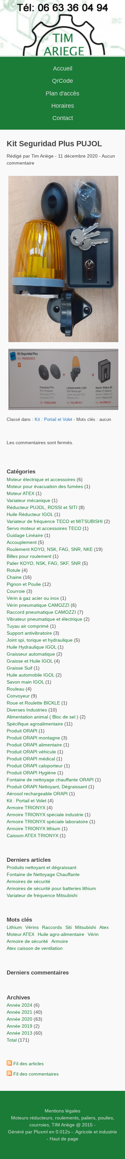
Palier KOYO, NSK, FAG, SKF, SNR (44, 563)
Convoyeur (18, 696)
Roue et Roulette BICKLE (33, 703)
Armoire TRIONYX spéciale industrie (46, 814)
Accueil (62, 68)
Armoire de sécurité (27, 941)
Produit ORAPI (22, 730)
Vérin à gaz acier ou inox (33, 598)
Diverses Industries (27, 709)
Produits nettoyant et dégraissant (41, 867)
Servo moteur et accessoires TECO (44, 528)
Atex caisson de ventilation (35, 948)
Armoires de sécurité (28, 881)
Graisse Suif (19, 668)
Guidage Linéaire (25, 535)
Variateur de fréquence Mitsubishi (42, 895)
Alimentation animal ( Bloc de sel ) (42, 716)
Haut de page (64, 1138)
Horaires (62, 105)
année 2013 (19, 1033)
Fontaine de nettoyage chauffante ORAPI (50, 779)
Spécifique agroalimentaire (35, 723)
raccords (52, 927)
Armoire (59, 941)
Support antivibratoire (29, 633)
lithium (14, 927)
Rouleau (15, 689)
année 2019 (19, 1026)
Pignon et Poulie (24, 584)
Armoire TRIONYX (26, 807)
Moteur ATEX (20, 493)
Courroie (16, 591)
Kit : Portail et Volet (54, 419)
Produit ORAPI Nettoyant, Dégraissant (47, 786)
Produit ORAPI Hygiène (32, 772)
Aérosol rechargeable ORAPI (37, 793)
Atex (104, 927)
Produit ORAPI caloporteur (35, 765)
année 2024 (19, 1005)
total (12, 1040)
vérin (93, 934)
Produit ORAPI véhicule (31, 751)
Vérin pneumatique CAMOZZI (38, 605)
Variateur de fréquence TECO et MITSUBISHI (55, 521)
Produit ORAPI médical (31, 758)
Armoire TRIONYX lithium (34, 828)
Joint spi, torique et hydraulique (40, 640)
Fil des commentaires (36, 1074)
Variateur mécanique (28, 500)
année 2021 (19, 1012)
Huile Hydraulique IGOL (31, 647)
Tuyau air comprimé (28, 626)
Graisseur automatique (31, 654)
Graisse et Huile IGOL (30, 661)
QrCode (62, 80)
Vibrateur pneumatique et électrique (44, 619)
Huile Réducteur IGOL (30, 514)
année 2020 (19, 1019)
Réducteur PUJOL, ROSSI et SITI (42, 507)
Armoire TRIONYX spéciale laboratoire (48, 821)
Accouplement (22, 542)
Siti (68, 927)
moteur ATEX (20, 934)
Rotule (13, 570)
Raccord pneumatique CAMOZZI (41, 612)
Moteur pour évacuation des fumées (45, 486)
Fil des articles (28, 1063)
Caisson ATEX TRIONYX (33, 835)
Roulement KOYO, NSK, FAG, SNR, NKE (50, 549)
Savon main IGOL (25, 682)
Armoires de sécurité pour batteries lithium (51, 888)
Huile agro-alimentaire (61, 934)
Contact (62, 118)
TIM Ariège (63, 1124)
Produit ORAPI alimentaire (34, 744)
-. (72, 1131)
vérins (32, 927)
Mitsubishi (85, 927)
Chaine (14, 577)
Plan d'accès (62, 93)
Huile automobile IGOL (30, 675)
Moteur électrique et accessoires (41, 479)
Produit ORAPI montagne (33, 737)
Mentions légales (62, 1110)
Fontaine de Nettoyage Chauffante (43, 874)
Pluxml (41, 1131)
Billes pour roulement (29, 556)
